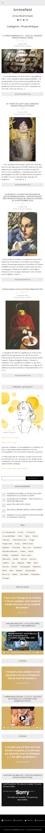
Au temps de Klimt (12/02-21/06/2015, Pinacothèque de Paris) (22, 105)
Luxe (13, 563)
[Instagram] (18, 20)
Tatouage (5, 578)
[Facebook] (21, 20)
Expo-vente (27, 547)
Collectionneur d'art (19, 540)
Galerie (30, 551)
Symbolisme (35, 574)
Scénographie (30, 570)
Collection (6, 540)
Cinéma (34, 536)
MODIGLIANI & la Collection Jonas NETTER (22, 289)
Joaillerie (5, 563)
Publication (37, 567)
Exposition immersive (10, 551)
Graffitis (5, 555)
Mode (36, 563)
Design (31, 540)
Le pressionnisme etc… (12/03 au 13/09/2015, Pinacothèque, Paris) (22, 37)
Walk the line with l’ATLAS (18, 504)
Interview (33, 559)
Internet (24, 559)
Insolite (15, 559)
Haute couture (26, 555)
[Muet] (37, 652)
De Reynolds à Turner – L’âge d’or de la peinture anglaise (24, 500)
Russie (4, 570)
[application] (22, 643)
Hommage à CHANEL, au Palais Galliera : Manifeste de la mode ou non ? (24, 495)
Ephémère (6, 547)
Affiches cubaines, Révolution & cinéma (25, 510)
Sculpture (19, 570)
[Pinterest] (27, 20)
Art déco (21, 532)
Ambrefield (22, 10)
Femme (22, 551)
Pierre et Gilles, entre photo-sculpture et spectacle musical (25, 516)
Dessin (17, 544)
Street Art (6, 574)
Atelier (20, 536)
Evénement (16, 547)
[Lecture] (4, 652)
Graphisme (15, 555)
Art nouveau (30, 532)
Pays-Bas (5, 567)
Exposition (37, 547)
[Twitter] (23, 20)
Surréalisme (24, 574)
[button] (22, 643)
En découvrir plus (23, 94)
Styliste (15, 574)
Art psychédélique (8, 536)
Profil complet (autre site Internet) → (16, 468)
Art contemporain (8, 532)
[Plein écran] (41, 652)
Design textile (7, 544)
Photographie (25, 567)
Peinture (14, 567)
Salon (11, 570)
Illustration (6, 559)
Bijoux (27, 536)
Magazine (21, 563)
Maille (29, 563)
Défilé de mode (27, 544)
